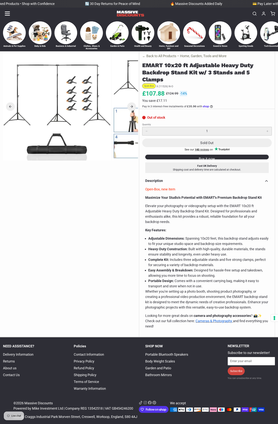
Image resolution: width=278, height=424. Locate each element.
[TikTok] (141, 403)
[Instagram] (145, 403)
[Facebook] (150, 403)
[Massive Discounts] (130, 14)
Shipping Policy (85, 375)
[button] (207, 143)
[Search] (253, 13)
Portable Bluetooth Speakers (166, 354)
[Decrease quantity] (146, 131)
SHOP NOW (154, 346)
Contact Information (89, 354)
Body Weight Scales (160, 361)
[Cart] (271, 13)
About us (9, 368)
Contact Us (11, 375)
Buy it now (207, 158)
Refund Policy (84, 368)
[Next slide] (131, 106)
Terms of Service (86, 382)
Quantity (146, 124)
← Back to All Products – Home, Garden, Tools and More (184, 56)
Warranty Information (90, 388)
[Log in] (262, 13)
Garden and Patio (158, 368)
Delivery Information (18, 354)
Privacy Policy (84, 361)
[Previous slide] (10, 106)
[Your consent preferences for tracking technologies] (274, 318)
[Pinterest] (154, 403)
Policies (80, 346)
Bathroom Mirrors (158, 375)
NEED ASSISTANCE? (18, 346)
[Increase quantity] (267, 131)
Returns (9, 361)
